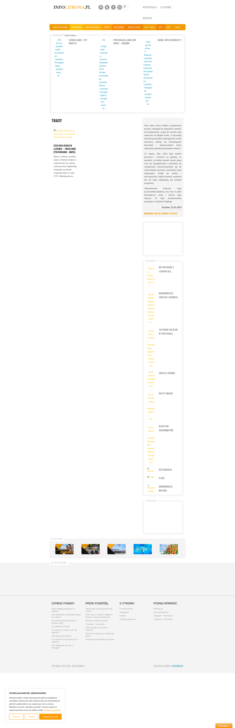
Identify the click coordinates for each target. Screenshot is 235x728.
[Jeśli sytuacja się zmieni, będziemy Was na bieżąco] (62, 579)
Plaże (162, 478)
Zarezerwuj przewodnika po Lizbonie (100, 639)
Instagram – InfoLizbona (163, 616)
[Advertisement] (163, 239)
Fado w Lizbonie (167, 373)
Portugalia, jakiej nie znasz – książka (124, 41)
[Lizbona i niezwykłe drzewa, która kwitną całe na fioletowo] (116, 549)
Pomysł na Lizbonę (60, 27)
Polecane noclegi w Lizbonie (97, 621)
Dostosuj (16, 716)
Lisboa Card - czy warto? (78, 41)
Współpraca (150, 7)
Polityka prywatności (52, 710)
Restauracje (165, 469)
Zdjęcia (178, 27)
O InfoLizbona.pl (126, 609)
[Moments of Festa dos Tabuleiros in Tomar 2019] (169, 549)
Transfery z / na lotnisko (95, 624)
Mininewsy (65, 35)
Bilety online (149, 27)
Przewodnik (76, 27)
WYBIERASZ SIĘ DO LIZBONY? (160, 213)
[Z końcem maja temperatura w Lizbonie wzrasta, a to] (171, 579)
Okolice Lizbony (134, 27)
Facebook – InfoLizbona (163, 619)
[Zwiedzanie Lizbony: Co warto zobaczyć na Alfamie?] (64, 549)
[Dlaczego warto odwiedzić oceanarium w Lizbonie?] (143, 549)
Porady (107, 27)
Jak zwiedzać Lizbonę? (61, 627)
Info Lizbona (119, 27)
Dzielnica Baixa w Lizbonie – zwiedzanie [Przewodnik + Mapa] (65, 149)
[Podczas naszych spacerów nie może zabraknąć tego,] (127, 579)
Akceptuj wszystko (50, 716)
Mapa (169, 27)
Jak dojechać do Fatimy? (61, 636)
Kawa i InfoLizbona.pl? (170, 40)
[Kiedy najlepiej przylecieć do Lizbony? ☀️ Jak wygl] (84, 579)
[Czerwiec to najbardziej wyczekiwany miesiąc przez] (149, 579)
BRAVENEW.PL (178, 666)
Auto (161, 27)
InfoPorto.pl (158, 609)
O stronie (165, 7)
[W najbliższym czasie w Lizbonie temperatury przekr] (106, 579)
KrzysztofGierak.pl (161, 612)
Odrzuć (31, 716)
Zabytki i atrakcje (92, 27)
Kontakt (147, 18)
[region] (35, 706)
